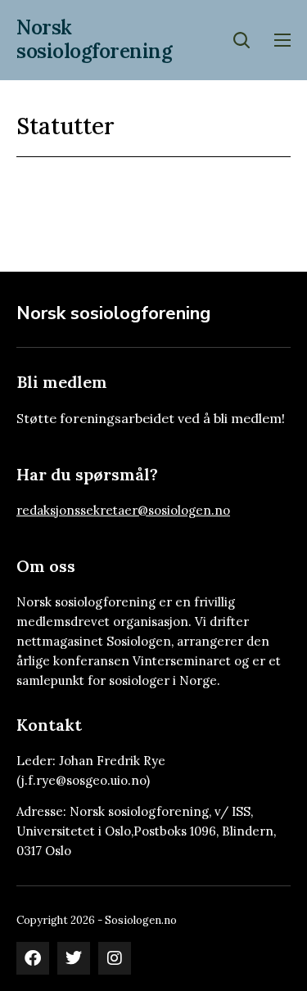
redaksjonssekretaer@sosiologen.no (123, 510)
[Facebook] (32, 958)
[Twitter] (73, 958)
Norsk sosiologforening (94, 39)
